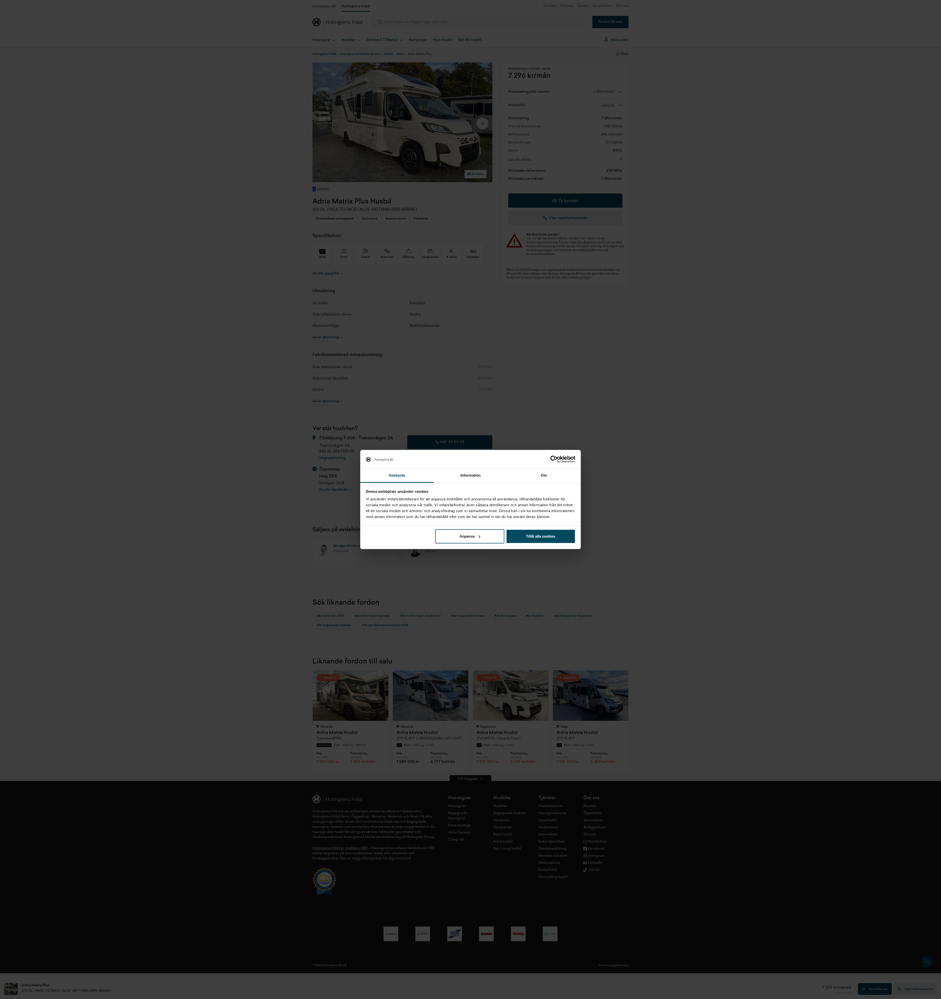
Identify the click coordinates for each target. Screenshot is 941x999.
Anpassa (466, 536)
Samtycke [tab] (397, 475)
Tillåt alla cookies (540, 536)
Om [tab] (544, 475)
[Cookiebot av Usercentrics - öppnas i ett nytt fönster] (553, 459)
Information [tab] (470, 475)
